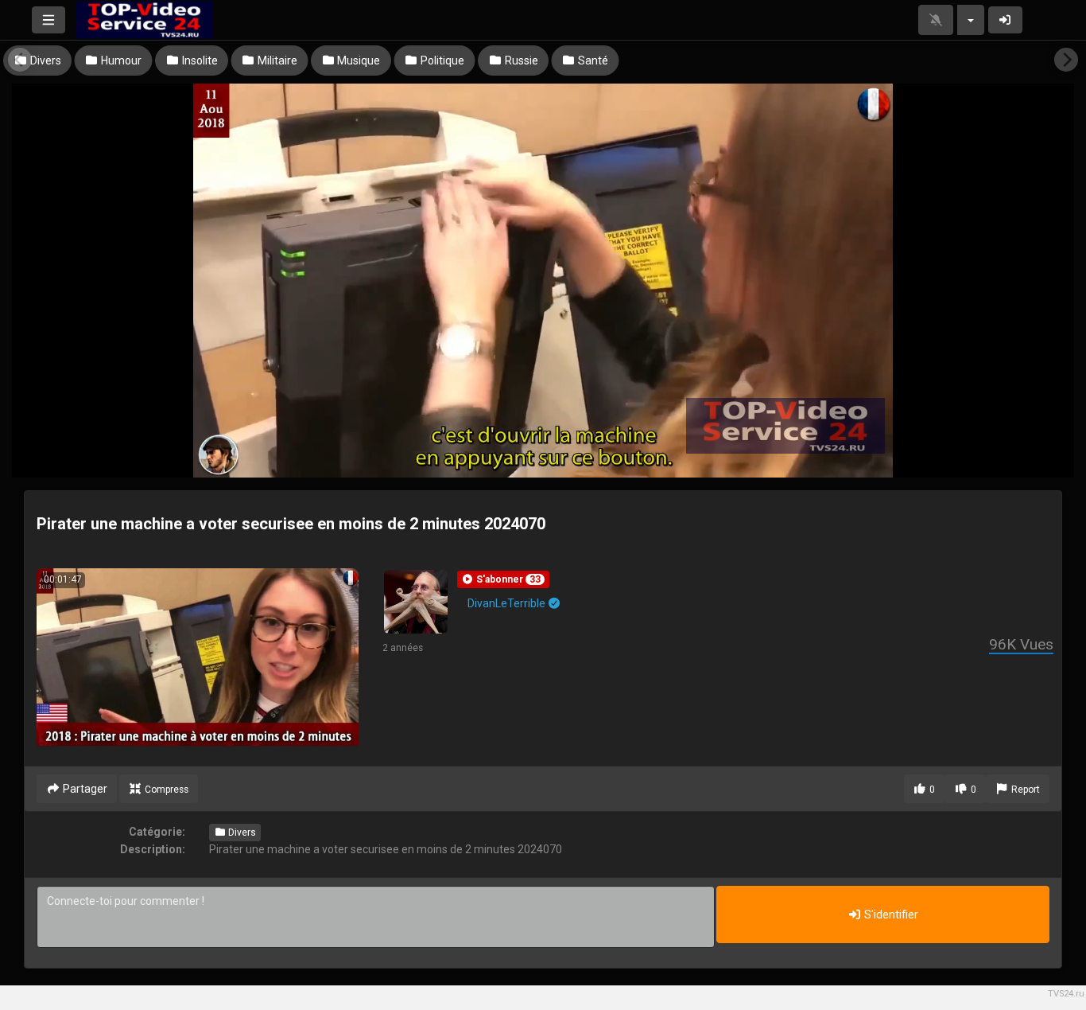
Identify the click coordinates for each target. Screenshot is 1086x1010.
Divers (241, 832)
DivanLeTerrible (507, 603)
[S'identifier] (1005, 19)
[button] (503, 579)
